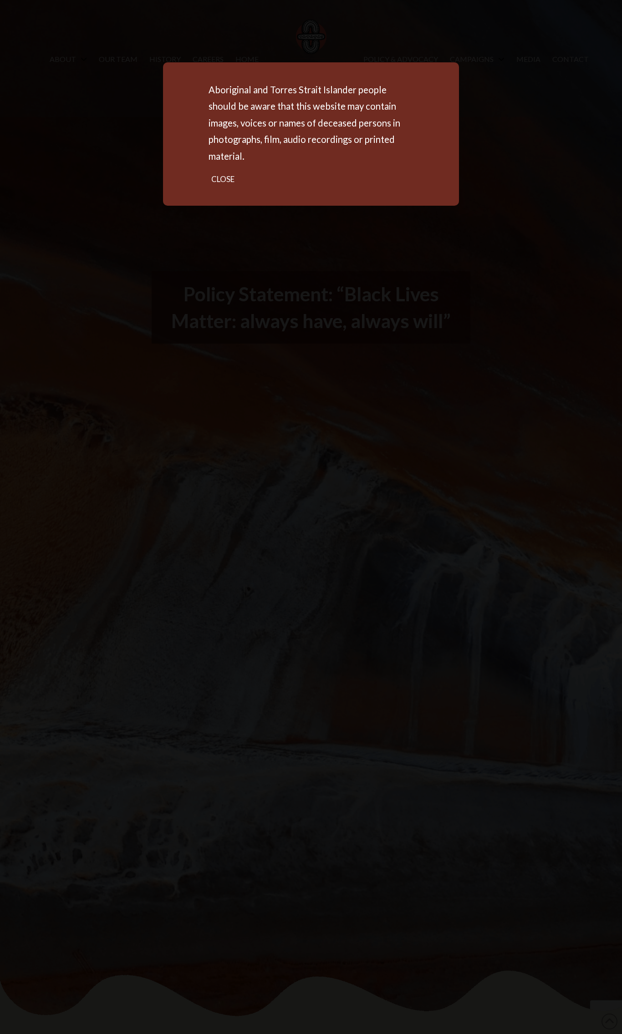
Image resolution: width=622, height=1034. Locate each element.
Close (223, 179)
